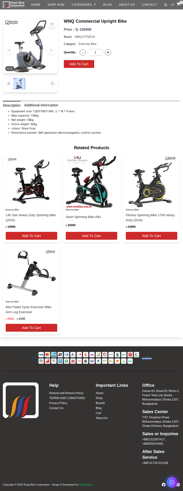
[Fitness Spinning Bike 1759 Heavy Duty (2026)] (151, 182)
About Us (127, 4)
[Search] (165, 5)
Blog (107, 4)
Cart (98, 413)
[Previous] (9, 50)
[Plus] (108, 52)
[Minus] (83, 52)
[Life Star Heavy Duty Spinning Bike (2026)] (31, 182)
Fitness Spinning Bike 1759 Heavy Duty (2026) (150, 217)
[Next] (51, 50)
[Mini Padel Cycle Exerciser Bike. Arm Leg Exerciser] (31, 274)
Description (12, 105)
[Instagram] (178, 484)
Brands (100, 403)
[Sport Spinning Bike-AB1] (91, 182)
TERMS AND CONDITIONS (67, 398)
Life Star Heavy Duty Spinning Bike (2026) (31, 217)
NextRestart (85, 484)
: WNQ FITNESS (84, 36)
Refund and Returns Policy (66, 393)
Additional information (41, 105)
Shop (99, 398)
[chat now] (172, 482)
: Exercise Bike (87, 43)
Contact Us (56, 408)
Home (35, 4)
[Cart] (178, 4)
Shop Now (56, 4)
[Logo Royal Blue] (13, 4)
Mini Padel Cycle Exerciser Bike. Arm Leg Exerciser (29, 309)
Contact (149, 4)
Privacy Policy (58, 403)
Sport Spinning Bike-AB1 (83, 217)
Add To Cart (79, 64)
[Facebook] (164, 484)
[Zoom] (52, 24)
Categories (82, 4)
